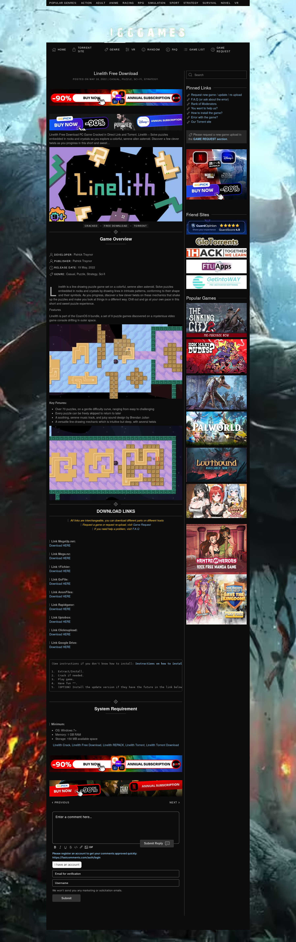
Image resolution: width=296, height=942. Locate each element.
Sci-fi (138, 79)
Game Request (142, 524)
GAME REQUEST (224, 49)
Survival (210, 3)
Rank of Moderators (203, 104)
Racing (128, 3)
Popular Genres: (63, 3)
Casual (115, 79)
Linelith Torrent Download (162, 745)
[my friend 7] (216, 282)
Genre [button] (115, 49)
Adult (101, 3)
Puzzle (127, 79)
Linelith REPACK (113, 745)
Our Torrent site (201, 122)
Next (174, 802)
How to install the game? (207, 113)
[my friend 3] (216, 253)
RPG (141, 3)
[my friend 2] (216, 241)
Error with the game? (204, 117)
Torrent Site (85, 49)
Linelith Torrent (135, 745)
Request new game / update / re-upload (216, 95)
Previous (61, 802)
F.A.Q (135, 529)
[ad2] (214, 549)
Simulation (157, 3)
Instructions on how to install (159, 663)
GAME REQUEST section (210, 139)
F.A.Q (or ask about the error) (210, 99)
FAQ (175, 49)
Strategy (191, 3)
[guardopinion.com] (216, 227)
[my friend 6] (216, 266)
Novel (226, 3)
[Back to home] (148, 24)
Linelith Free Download (86, 745)
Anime (114, 3)
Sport (174, 3)
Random (153, 49)
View (216, 319)
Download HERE (59, 545)
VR (237, 3)
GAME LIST (197, 49)
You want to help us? (204, 108)
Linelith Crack (61, 745)
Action (86, 3)
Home (62, 49)
